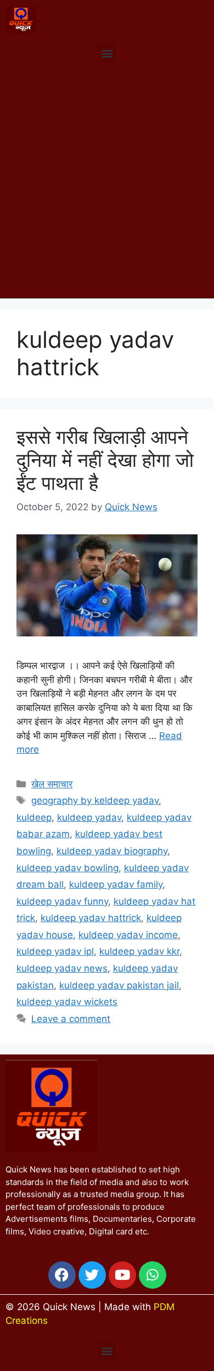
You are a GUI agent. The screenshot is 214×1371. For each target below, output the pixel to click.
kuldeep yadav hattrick (91, 917)
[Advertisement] (107, 185)
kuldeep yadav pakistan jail (119, 985)
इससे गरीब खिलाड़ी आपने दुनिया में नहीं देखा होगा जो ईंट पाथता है (105, 459)
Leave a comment (70, 1018)
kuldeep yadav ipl (55, 951)
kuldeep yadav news (62, 968)
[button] (107, 53)
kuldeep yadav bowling (67, 867)
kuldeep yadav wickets (66, 1001)
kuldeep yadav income (128, 934)
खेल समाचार (51, 783)
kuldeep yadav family (115, 884)
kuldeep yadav (89, 817)
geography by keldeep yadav (95, 800)
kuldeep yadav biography (112, 850)
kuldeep (34, 817)
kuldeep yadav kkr (139, 951)
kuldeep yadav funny (62, 901)
